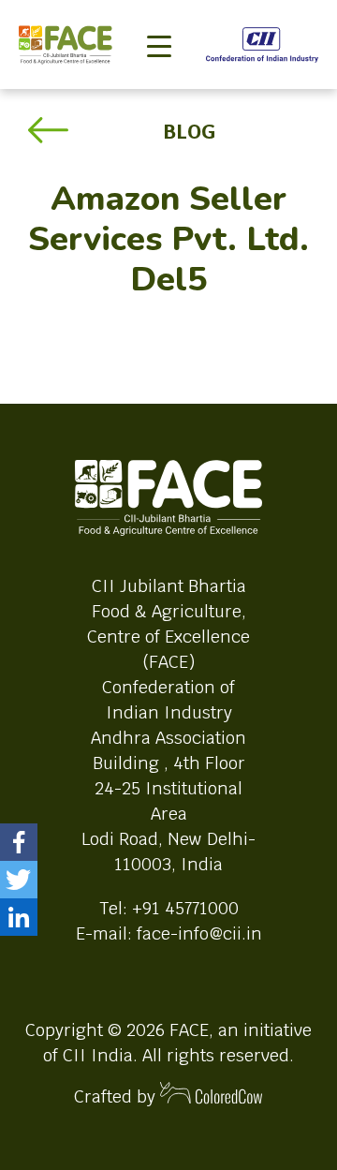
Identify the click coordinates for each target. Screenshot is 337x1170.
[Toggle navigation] (159, 15)
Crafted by (117, 1096)
